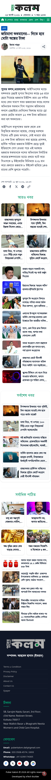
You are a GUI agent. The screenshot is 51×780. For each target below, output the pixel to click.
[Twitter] (12, 763)
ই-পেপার (9, 19)
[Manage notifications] (44, 773)
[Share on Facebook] (10, 187)
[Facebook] (5, 763)
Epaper (6, 691)
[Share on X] (16, 187)
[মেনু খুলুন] (48, 20)
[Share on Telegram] (23, 187)
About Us (7, 681)
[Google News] (33, 763)
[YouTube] (19, 763)
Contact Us (8, 686)
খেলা (4, 28)
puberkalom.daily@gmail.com (25, 747)
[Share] (43, 46)
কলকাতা (23, 19)
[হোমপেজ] (2, 20)
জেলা (31, 19)
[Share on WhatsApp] (4, 187)
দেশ (36, 19)
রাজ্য (16, 19)
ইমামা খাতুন (15, 45)
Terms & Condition (12, 667)
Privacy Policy (10, 671)
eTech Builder (32, 776)
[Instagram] (26, 763)
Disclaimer (8, 676)
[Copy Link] (29, 187)
